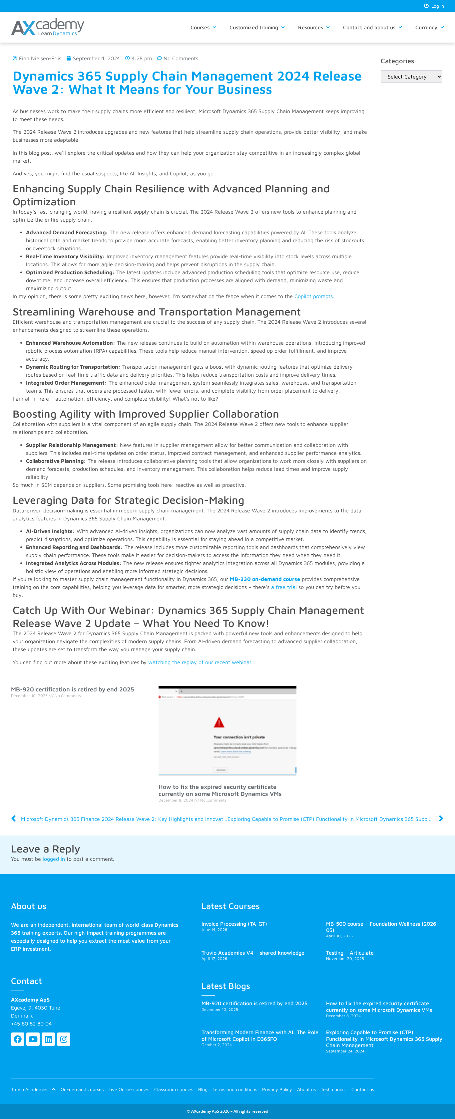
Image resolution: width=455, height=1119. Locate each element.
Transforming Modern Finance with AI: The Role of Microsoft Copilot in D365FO (260, 1035)
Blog (203, 1089)
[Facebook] (17, 1039)
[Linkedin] (48, 1039)
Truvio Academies (29, 1089)
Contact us (362, 1089)
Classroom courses (173, 1089)
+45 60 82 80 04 (31, 1023)
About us (306, 1089)
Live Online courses (129, 1089)
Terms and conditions (235, 1089)
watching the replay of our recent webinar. (200, 662)
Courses (200, 27)
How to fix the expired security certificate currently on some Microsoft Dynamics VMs (220, 790)
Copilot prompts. (314, 296)
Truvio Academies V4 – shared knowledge (253, 953)
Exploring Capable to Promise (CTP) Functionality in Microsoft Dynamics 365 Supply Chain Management (384, 1038)
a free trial (284, 587)
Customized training (253, 27)
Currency (426, 27)
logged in (54, 859)
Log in (436, 6)
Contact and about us (369, 27)
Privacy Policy (277, 1089)
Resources (310, 27)
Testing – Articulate (350, 953)
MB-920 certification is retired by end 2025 (72, 689)
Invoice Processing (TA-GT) (234, 924)
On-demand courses (82, 1089)
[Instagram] (63, 1039)
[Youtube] (33, 1039)
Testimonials (333, 1089)
